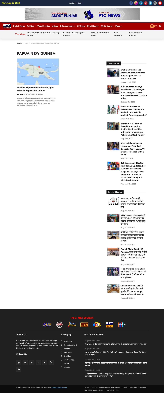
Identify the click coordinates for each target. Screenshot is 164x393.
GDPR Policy (109, 390)
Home (19, 43)
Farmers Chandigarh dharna (73, 34)
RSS (116, 390)
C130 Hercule (118, 34)
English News (19, 26)
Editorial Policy (104, 387)
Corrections (115, 387)
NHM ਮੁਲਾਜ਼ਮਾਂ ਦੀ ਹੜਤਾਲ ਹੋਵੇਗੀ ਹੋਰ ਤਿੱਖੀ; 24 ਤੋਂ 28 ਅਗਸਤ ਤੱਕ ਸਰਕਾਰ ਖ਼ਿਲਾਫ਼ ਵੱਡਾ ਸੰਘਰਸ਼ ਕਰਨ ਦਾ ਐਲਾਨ (133, 219)
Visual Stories (43, 26)
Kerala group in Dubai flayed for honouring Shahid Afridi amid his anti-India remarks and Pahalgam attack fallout (132, 129)
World (66, 363)
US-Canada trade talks (100, 34)
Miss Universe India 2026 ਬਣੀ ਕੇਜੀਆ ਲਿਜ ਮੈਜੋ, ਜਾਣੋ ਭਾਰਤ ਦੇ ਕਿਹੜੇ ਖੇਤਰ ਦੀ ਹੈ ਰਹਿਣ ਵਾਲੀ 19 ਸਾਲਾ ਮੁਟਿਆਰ (133, 273)
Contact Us (133, 387)
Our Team (88, 390)
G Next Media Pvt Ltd (59, 388)
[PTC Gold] (84, 324)
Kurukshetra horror (135, 34)
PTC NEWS (20, 94)
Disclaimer (142, 387)
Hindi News (92, 26)
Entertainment (67, 26)
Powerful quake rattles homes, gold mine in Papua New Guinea (35, 89)
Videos (55, 26)
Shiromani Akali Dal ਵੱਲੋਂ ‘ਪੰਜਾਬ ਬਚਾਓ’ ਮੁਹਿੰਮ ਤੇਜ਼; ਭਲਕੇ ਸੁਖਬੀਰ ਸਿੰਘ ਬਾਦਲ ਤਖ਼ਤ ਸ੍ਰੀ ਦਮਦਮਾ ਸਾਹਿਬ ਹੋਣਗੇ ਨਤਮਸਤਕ (132, 290)
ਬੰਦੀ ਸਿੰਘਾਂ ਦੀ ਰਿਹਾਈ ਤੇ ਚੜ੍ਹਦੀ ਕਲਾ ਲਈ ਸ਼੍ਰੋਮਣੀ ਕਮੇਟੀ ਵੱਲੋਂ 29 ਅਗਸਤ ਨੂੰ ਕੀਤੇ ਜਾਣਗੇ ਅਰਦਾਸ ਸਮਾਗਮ (132, 236)
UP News (81, 26)
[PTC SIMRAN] (109, 324)
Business (68, 341)
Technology (69, 360)
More (118, 26)
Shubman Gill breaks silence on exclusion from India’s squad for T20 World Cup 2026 (133, 74)
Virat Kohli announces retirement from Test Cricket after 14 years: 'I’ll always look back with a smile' (133, 149)
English (72, 3)
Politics (30, 26)
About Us (94, 387)
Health (67, 349)
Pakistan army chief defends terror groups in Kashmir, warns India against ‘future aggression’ (134, 110)
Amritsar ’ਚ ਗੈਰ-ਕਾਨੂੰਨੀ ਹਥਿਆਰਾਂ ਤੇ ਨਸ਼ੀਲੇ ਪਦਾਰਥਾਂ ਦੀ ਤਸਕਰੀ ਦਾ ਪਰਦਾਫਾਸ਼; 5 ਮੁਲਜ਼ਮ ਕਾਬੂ (133, 202)
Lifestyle (68, 352)
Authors (124, 387)
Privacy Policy (98, 390)
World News (106, 26)
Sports (67, 367)
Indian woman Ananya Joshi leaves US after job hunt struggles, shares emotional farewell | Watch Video (134, 92)
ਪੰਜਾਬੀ (79, 3)
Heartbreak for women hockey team (43, 34)
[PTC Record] (59, 324)
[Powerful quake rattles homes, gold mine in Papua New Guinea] (38, 71)
